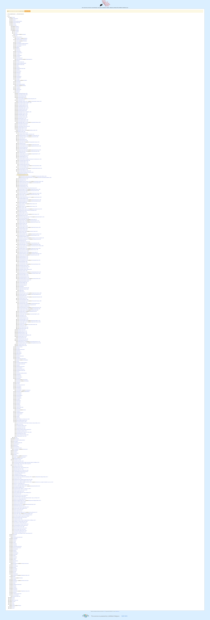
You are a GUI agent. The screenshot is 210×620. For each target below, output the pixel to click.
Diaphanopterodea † (29, 59)
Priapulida (14, 579)
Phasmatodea (18, 378)
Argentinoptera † (18, 46)
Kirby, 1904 (23, 264)
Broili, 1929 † (18, 504)
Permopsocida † (18, 375)
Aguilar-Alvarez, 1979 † (19, 491)
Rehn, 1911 (22, 194)
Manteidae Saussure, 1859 (22, 130)
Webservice (112, 7)
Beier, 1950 (23, 139)
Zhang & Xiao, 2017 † (19, 505)
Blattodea (25, 38)
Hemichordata (15, 554)
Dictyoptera (20, 64)
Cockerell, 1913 (23, 173)
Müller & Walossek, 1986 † (20, 501)
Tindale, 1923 (22, 220)
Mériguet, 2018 (24, 218)
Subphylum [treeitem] (15, 26)
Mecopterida (20, 349)
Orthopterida (20, 366)
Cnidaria (14, 542)
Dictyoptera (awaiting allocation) (21, 63)
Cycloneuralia (17, 546)
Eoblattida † (18, 69)
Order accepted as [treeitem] (21, 38)
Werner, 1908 (23, 144)
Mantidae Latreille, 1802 (33, 130)
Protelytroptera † (18, 387)
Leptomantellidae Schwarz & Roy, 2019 (24, 126)
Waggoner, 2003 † (19, 487)
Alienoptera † (18, 38)
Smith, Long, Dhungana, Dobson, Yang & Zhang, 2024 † (23, 533)
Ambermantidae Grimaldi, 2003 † (23, 94)
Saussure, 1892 (23, 211)
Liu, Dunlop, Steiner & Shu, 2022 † (21, 521)
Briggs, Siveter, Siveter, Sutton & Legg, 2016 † (22, 463)
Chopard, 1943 (23, 136)
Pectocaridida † (16, 455)
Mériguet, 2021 (23, 165)
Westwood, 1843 (35, 264)
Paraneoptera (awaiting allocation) (21, 373)
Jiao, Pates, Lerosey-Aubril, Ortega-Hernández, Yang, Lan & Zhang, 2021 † (27, 497)
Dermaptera (18, 56)
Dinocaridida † (16, 441)
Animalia (13, 17)
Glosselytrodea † (18, 76)
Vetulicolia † (15, 592)
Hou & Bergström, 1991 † (20, 475)
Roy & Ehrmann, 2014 (24, 306)
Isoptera (17, 85)
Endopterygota (20, 68)
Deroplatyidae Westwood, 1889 (22, 109)
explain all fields (27, 11)
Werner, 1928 (23, 235)
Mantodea (17, 92)
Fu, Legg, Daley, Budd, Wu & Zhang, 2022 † (21, 484)
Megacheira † (16, 445)
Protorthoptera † (18, 396)
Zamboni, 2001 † (22, 425)
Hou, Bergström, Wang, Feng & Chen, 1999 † (23, 479)
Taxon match (100, 7)
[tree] (105, 312)
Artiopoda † (17, 26)
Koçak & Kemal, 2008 (24, 164)
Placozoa (14, 572)
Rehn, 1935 (22, 325)
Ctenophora (15, 543)
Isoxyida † (15, 454)
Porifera (14, 576)
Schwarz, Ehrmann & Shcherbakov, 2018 (27, 210)
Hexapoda (17, 30)
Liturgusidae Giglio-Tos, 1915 (22, 127)
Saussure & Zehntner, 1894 (25, 181)
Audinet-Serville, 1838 (24, 308)
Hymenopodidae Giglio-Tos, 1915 (35, 341)
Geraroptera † (18, 73)
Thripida (19, 407)
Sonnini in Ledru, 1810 (23, 214)
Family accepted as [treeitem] (26, 98)
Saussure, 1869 (23, 140)
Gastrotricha (15, 551)
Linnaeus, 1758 (33, 203)
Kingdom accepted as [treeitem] (15, 605)
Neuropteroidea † (21, 358)
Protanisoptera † (18, 386)
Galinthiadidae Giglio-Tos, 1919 (22, 114)
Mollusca (14, 562)
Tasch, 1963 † (21, 433)
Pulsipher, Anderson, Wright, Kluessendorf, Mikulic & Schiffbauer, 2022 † (26, 462)
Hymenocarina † (25, 449)
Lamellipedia (18, 442)
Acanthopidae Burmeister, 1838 (22, 93)
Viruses (13, 608)
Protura (16, 437)
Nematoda (14, 564)
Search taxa (86, 7)
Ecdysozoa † (17, 547)
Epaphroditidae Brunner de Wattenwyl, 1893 (24, 111)
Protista (13, 605)
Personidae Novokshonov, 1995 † (22, 421)
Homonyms (104, 7)
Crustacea (17, 29)
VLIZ (104, 611)
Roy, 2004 (22, 143)
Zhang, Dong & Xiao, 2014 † (21, 471)
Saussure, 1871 (24, 241)
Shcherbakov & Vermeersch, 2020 (26, 172)
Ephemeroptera (18, 71)
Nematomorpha (15, 566)
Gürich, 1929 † (18, 478)
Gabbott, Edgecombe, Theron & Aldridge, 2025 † (22, 492)
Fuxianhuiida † (16, 450)
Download (124, 7)
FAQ (117, 7)
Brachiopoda (15, 534)
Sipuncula (14, 585)
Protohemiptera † (19, 394)
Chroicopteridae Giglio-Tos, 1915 (23, 105)
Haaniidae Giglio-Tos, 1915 (22, 118)
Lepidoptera (18, 88)
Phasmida (17, 379)
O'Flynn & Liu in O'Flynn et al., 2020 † (21, 470)
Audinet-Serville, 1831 (24, 160)
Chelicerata (17, 27)
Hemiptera (25, 80)
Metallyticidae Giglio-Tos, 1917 (22, 332)
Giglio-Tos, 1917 (23, 132)
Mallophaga (18, 90)
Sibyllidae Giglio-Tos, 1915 (22, 341)
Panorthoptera (20, 370)
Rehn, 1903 (23, 243)
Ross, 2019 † (23, 262)
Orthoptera (18, 365)
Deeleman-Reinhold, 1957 (25, 197)
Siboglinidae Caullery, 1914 (25, 575)
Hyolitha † (14, 555)
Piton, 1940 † (36, 260)
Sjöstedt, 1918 (23, 147)
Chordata (14, 541)
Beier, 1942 (23, 295)
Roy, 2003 (22, 152)
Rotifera (14, 583)
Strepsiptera (18, 404)
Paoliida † (17, 371)
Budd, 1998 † (18, 518)
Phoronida (14, 571)
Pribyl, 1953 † (17, 596)
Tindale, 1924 (23, 328)
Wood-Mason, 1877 (24, 239)
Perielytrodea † (18, 374)
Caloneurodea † (18, 51)
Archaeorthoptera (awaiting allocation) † (22, 43)
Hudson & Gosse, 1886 (19, 526)
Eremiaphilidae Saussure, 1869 (22, 113)
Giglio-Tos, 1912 (23, 178)
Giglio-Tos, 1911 (23, 256)
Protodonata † (18, 391)
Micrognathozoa (15, 560)
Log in (127, 7)
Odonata (17, 361)
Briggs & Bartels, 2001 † (42, 476)
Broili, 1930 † (31, 504)
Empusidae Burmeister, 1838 (22, 110)
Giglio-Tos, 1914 (23, 157)
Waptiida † (15, 457)
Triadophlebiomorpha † (19, 412)
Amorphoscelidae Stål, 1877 (22, 97)
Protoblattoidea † (19, 388)
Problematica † (15, 580)
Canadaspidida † (16, 449)
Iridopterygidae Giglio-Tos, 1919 (23, 122)
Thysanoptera (18, 408)
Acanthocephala (15, 18)
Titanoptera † (18, 411)
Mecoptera (18, 348)
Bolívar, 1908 (23, 261)
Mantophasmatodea (19, 346)
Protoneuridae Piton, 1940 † (22, 337)
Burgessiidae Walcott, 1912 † (18, 458)
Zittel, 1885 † (17, 513)
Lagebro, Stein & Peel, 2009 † (20, 529)
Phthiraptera (18, 382)
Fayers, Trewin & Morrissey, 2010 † (21, 467)
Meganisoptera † (18, 352)
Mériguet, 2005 (23, 202)
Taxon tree (89, 7)
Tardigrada (14, 587)
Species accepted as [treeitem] (32, 176)
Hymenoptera (18, 81)
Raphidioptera (18, 400)
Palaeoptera (20, 369)
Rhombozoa (15, 581)
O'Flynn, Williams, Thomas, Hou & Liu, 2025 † (21, 516)
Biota (15, 600)
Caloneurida (18, 50)
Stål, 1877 (22, 138)
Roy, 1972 (23, 316)
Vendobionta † (15, 589)
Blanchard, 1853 (23, 151)
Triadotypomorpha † (19, 413)
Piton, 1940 (23, 260)
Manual (115, 7)
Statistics (108, 7)
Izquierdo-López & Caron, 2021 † (20, 517)
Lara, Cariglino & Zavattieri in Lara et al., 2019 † (23, 480)
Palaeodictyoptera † (19, 367)
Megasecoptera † (19, 353)
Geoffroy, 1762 (22, 203)
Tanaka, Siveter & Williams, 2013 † (20, 508)
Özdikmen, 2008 (23, 198)
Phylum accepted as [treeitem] (20, 563)
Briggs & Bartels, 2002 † (20, 499)
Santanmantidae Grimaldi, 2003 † (23, 340)
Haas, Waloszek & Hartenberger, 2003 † (23, 476)
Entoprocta (14, 550)
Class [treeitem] (16, 31)
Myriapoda (17, 438)
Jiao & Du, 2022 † (18, 466)
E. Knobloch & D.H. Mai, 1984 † (24, 432)
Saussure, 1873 (23, 294)
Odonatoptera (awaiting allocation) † (21, 362)
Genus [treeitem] (22, 132)
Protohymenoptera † (19, 395)
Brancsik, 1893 (36, 165)
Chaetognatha (15, 538)
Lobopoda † (15, 558)
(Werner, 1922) (44, 177)
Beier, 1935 (23, 219)
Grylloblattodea (18, 77)
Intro (82, 7)
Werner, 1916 (26, 176)
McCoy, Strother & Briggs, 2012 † (20, 522)
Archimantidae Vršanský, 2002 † (23, 101)
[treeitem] (22, 174)
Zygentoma (18, 417)
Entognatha (17, 34)
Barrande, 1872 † (33, 512)
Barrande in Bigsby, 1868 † (19, 512)
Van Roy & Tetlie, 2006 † (21, 525)
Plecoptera (18, 383)
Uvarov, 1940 (37, 239)
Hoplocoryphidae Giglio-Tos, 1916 (23, 119)
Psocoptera (18, 399)
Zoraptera (17, 416)
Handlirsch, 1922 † (24, 236)
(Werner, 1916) (41, 176)
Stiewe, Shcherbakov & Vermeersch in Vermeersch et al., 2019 (30, 159)
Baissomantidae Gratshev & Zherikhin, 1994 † (25, 102)
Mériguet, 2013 (23, 201)
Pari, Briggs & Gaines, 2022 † (20, 530)
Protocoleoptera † (19, 390)
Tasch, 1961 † (20, 424)
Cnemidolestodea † (19, 52)
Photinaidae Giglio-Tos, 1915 (22, 336)
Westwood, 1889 (23, 253)
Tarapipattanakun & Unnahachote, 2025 (27, 304)
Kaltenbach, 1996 (24, 281)
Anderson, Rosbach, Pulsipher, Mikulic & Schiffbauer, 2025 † (25, 520)
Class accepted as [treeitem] (19, 34)
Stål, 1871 (35, 135)
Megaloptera (18, 350)
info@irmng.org (117, 611)
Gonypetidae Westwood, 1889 (22, 115)
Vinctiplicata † (17, 593)
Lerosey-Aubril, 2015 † (18, 509)
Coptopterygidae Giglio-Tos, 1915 (23, 106)
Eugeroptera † (18, 72)
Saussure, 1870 (23, 215)
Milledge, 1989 (23, 282)
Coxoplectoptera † (19, 55)
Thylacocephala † (16, 446)
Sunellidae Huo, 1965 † (17, 459)
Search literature (94, 7)
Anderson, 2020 (23, 199)
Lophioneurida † (18, 89)
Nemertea (14, 567)
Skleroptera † (18, 403)
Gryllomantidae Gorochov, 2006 (22, 117)
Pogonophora (15, 575)
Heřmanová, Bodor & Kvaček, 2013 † (24, 429)
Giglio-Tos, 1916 (23, 169)
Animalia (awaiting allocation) (17, 21)
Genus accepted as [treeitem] (28, 135)
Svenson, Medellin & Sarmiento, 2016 (26, 134)
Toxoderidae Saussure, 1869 (22, 345)
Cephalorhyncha (17, 537)
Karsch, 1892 (35, 144)
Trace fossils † (15, 588)
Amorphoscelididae (21, 98)
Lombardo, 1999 (23, 270)
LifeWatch (120, 7)
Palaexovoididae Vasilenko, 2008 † (22, 420)
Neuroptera (18, 357)
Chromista (13, 601)
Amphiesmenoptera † (21, 39)
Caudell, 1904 (34, 231)
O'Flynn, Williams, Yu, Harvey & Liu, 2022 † (22, 488)
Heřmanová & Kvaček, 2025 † (23, 434)
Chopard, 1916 (23, 245)
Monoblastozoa (15, 563)
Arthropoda (14, 25)
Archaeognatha (18, 42)
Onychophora (15, 568)
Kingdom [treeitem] (12, 17)
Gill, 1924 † (18, 474)
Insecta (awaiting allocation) (20, 84)
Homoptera (18, 80)
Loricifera (14, 559)
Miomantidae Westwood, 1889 (22, 333)
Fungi (13, 602)
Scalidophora (17, 584)
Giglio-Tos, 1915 (23, 135)
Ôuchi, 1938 (23, 190)
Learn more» (125, 616)
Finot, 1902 (35, 136)
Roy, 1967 (22, 240)
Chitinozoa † (15, 539)
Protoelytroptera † (19, 392)
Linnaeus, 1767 (22, 206)
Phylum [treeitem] (14, 18)
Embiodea (18, 67)
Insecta (16, 35)
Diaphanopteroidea (19, 59)
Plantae (13, 604)
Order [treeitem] (21, 39)
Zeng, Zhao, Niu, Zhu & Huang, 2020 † (21, 495)
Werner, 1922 (27, 177)
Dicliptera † (18, 60)
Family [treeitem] (21, 93)
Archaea (13, 597)
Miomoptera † (18, 354)
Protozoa (19, 605)
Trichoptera (18, 415)
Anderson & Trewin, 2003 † (20, 496)
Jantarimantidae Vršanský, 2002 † (37, 101)
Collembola (17, 31)
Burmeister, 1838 (35, 151)
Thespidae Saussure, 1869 (22, 344)
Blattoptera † (18, 48)
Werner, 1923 (22, 180)
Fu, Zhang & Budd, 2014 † (19, 483)
